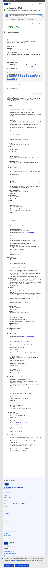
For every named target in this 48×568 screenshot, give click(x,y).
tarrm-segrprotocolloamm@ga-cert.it (20, 422)
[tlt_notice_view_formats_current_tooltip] (40, 93)
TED (5, 23)
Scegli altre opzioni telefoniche (10, 553)
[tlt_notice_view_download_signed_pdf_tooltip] (32, 66)
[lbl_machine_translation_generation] (19, 84)
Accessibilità (6, 513)
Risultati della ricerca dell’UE (9, 531)
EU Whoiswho (6, 533)
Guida (5, 495)
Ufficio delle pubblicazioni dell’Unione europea (13, 487)
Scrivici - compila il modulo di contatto (11, 555)
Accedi (35, 3)
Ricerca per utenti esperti (21, 19)
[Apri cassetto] (5, 32)
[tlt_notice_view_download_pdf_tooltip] (7, 76)
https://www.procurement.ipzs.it (28, 225)
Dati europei (6, 529)
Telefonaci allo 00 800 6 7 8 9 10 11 (11, 551)
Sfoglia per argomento (31, 19)
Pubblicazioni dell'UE (8, 535)
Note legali (6, 509)
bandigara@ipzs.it (16, 110)
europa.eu (13, 546)
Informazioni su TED (8, 519)
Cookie (5, 511)
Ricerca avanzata (13, 19)
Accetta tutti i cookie (9, 565)
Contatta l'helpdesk (7, 497)
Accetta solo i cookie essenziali (21, 565)
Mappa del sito (7, 521)
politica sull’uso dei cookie (16, 560)
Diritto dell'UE (6, 526)
